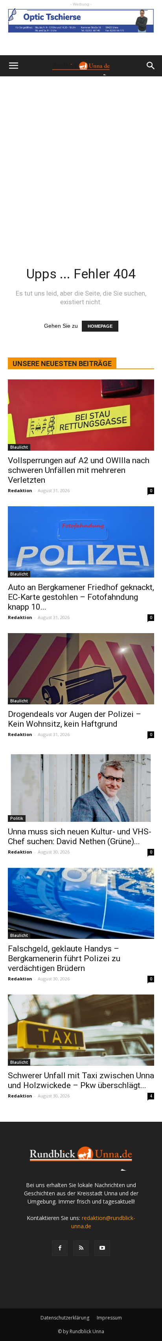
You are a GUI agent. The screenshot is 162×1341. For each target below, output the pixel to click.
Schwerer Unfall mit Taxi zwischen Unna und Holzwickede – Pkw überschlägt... (81, 1080)
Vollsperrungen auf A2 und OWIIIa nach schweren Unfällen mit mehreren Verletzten (78, 470)
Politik (16, 818)
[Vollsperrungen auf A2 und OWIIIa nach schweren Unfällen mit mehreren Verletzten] (81, 415)
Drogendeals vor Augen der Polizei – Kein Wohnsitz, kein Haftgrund (74, 719)
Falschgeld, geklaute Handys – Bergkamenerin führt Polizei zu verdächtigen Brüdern (64, 958)
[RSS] (81, 1248)
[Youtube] (102, 1248)
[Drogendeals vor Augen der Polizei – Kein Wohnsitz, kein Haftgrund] (81, 668)
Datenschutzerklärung (64, 1317)
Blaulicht (19, 447)
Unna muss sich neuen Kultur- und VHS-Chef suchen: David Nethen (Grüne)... (79, 836)
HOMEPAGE (100, 326)
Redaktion (20, 490)
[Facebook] (60, 1248)
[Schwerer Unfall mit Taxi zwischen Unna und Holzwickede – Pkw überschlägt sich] (81, 1030)
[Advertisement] (81, 161)
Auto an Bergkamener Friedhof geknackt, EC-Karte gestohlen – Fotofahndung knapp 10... (81, 597)
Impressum (109, 1317)
